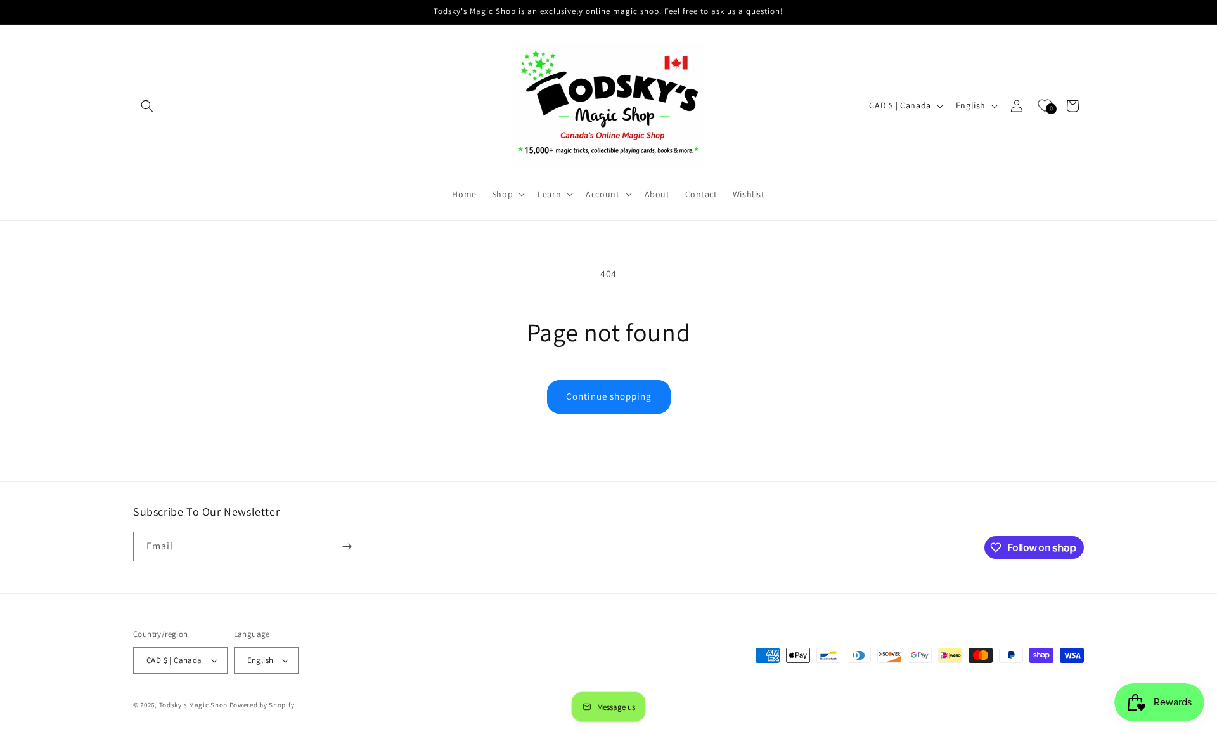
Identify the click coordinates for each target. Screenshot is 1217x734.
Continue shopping (609, 396)
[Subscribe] (347, 546)
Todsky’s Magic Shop (193, 704)
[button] (147, 106)
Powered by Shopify (262, 704)
